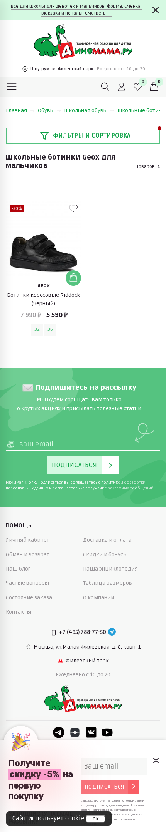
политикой (112, 482)
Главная (16, 110)
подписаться (104, 787)
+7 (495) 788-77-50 (82, 632)
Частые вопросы (27, 583)
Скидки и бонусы (105, 554)
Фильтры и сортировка (91, 136)
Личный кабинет (27, 540)
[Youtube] (107, 732)
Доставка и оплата (107, 540)
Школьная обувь (85, 110)
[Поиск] (105, 87)
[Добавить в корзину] (73, 278)
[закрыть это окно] (155, 760)
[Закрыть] (155, 10)
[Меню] (12, 87)
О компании (98, 597)
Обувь (45, 110)
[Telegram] (112, 632)
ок (95, 819)
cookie (74, 818)
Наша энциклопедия (110, 569)
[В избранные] (73, 208)
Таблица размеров (107, 583)
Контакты (18, 612)
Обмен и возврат (27, 554)
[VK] (91, 732)
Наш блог (18, 569)
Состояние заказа (29, 597)
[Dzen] (75, 732)
